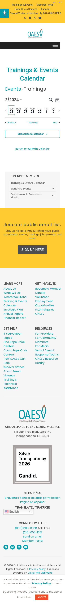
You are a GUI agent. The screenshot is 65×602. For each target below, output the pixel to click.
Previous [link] (12, 122)
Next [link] (55, 122)
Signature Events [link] (21, 188)
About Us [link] (9, 289)
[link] (4, 13)
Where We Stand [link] (15, 297)
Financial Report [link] (14, 318)
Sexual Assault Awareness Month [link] (26, 195)
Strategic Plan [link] (13, 310)
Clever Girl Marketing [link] (40, 572)
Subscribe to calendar (31, 133)
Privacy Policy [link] (37, 569)
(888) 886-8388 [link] (26, 528)
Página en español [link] (32, 502)
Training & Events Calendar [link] (15, 303)
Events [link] (13, 89)
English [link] (14, 511)
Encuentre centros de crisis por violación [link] (32, 498)
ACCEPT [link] (41, 597)
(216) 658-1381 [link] (32, 532)
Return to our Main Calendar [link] (32, 148)
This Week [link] (32, 122)
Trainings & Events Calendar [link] (28, 183)
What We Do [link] (12, 293)
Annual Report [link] (13, 314)
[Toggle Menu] (55, 45)
